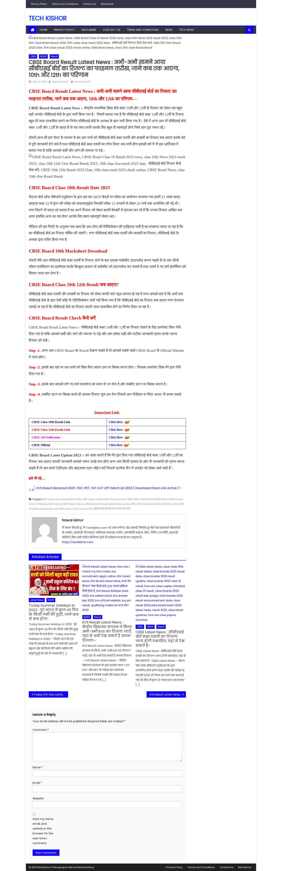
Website (38, 798)
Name (38, 767)
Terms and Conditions (65, 4)
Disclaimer (107, 4)
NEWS (168, 30)
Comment (41, 730)
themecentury (85, 867)
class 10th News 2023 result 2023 (73, 509)
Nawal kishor (60, 82)
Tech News (186, 30)
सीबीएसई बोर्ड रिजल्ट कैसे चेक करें (112, 509)
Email (37, 783)
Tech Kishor (48, 18)
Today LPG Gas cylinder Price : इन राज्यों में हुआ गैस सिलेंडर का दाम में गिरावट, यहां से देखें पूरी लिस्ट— (51, 694)
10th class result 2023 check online (104, 499)
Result (54, 56)
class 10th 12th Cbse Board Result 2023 (147, 504)
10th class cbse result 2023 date (62, 499)
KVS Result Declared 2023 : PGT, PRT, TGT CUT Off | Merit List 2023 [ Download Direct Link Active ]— (108, 488)
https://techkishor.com (77, 542)
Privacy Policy (39, 4)
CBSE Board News (73, 504)
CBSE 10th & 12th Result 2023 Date (147, 499)
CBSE (33, 56)
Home (43, 30)
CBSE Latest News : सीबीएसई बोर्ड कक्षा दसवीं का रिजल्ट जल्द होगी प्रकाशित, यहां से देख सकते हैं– (160, 639)
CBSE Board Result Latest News (104, 504)
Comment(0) (82, 82)
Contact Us (89, 4)
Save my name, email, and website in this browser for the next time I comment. (43, 831)
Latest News (37, 600)
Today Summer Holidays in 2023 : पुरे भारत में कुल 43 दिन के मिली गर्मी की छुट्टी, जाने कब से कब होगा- (54, 612)
